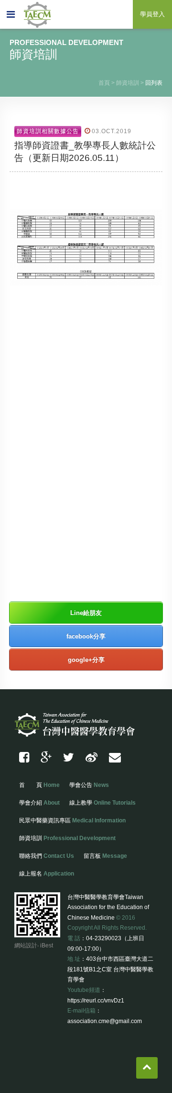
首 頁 (39, 785)
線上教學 (102, 802)
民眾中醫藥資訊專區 (72, 820)
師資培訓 (127, 83)
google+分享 (86, 659)
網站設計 (25, 945)
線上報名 (46, 873)
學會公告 (89, 785)
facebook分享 (86, 636)
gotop (147, 1068)
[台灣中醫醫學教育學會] (68, 757)
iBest (46, 945)
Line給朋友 (86, 612)
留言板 (105, 856)
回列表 (153, 83)
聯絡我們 (46, 856)
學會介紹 (39, 802)
